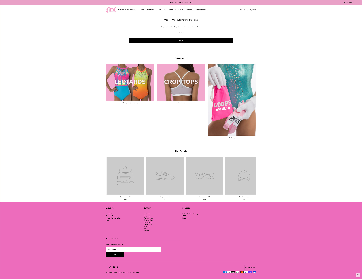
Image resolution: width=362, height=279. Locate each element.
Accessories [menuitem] (201, 10)
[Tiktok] (117, 267)
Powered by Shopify (133, 272)
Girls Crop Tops (181, 103)
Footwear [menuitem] (178, 10)
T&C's (184, 216)
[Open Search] (241, 9)
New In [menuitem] (121, 10)
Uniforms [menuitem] (189, 10)
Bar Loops (232, 138)
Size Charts (148, 222)
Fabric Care (148, 224)
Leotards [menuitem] (140, 10)
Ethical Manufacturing (113, 218)
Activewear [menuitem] (152, 10)
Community (110, 216)
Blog (107, 220)
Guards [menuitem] (162, 10)
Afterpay (147, 226)
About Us (109, 214)
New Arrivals (181, 151)
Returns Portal (148, 218)
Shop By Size (148, 220)
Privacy (184, 218)
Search (146, 231)
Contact (147, 214)
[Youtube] (114, 267)
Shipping (147, 216)
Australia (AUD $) (348, 2)
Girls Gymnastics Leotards (130, 103)
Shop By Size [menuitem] (130, 10)
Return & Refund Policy (190, 214)
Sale (145, 228)
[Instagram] (110, 267)
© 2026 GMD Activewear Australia (116, 272)
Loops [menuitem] (170, 10)
